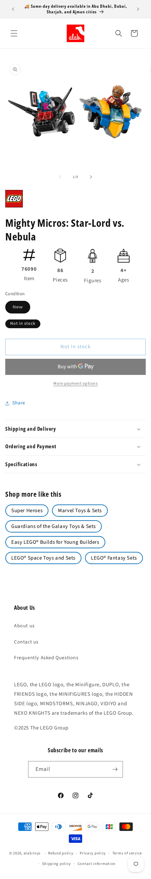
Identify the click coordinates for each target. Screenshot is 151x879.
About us (24, 625)
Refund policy (60, 853)
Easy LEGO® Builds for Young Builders (55, 542)
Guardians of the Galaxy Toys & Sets (53, 526)
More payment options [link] (75, 383)
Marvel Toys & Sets (80, 510)
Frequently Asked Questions (46, 657)
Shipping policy (56, 863)
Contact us (26, 642)
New (21, 308)
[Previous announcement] (13, 9)
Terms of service (127, 853)
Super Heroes (26, 510)
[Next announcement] (138, 9)
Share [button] (18, 403)
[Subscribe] (115, 769)
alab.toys (32, 853)
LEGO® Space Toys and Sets (43, 558)
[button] (14, 33)
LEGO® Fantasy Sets (114, 558)
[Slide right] (91, 177)
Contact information (97, 863)
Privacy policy (93, 853)
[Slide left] (60, 177)
